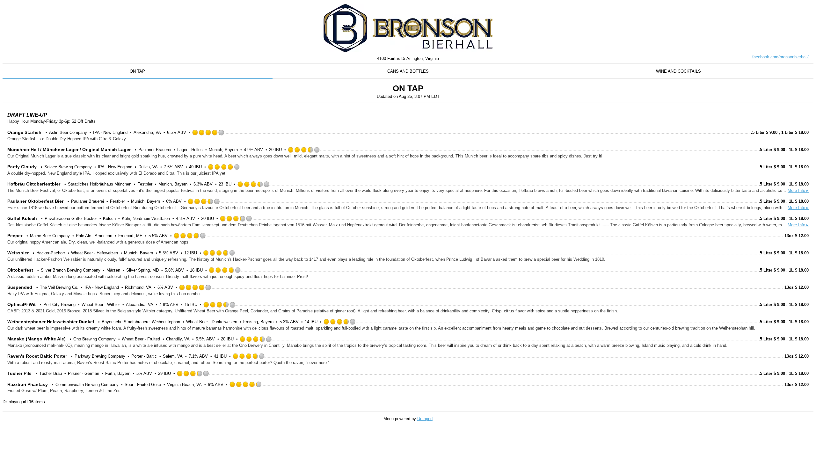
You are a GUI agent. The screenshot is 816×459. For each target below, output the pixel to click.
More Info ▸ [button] (798, 190)
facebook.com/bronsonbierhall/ (780, 57)
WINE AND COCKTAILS (678, 71)
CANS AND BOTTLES (408, 71)
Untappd (425, 418)
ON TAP (137, 71)
